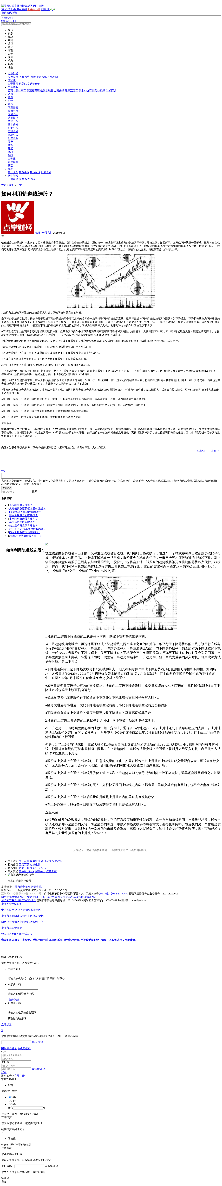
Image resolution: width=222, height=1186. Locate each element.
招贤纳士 (40, 871)
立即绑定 (6, 1024)
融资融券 (13, 162)
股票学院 (36, 886)
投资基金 (13, 138)
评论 (4, 470)
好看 (10, 97)
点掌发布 (51, 871)
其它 (10, 165)
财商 (10, 104)
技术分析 (13, 121)
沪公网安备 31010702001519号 (18, 900)
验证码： (6, 1178)
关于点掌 (24, 861)
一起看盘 (13, 179)
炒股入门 (43, 232)
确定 (34, 1042)
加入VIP (6, 9)
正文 (19, 185)
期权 (10, 151)
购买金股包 (33, 9)
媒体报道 (35, 861)
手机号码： (7, 1166)
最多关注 (24, 172)
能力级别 (13, 111)
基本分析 (13, 124)
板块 (27, 179)
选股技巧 (13, 117)
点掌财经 (13, 73)
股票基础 (13, 107)
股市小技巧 (85, 90)
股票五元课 (71, 90)
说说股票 (13, 83)
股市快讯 (41, 76)
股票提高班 (33, 90)
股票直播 (13, 76)
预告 (27, 76)
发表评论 (7, 488)
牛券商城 (111, 90)
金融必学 (59, 90)
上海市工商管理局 (11, 927)
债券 (10, 141)
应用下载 (24, 864)
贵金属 (12, 158)
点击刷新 (13, 999)
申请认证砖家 (26, 871)
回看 (21, 76)
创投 (10, 155)
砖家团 (12, 80)
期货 (10, 145)
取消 (40, 1042)
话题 (10, 94)
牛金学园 (13, 87)
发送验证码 (38, 1068)
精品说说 (24, 83)
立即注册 (19, 1075)
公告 (43, 868)
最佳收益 (13, 172)
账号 (4, 1051)
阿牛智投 (13, 175)
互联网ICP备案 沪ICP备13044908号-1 (22, 893)
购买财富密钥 (19, 9)
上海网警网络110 (11, 903)
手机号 (5, 1062)
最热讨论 (35, 172)
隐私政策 (57, 861)
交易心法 (13, 114)
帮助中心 (24, 868)
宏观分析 (13, 131)
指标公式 (13, 134)
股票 (21, 179)
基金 (33, 179)
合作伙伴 (46, 861)
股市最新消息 (23, 886)
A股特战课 (20, 90)
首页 (10, 90)
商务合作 (35, 868)
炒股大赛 (46, 172)
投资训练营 (46, 90)
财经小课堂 (98, 90)
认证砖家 (35, 83)
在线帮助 (52, 76)
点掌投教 (35, 864)
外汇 (10, 148)
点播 (33, 76)
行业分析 (13, 128)
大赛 (10, 169)
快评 (10, 100)
